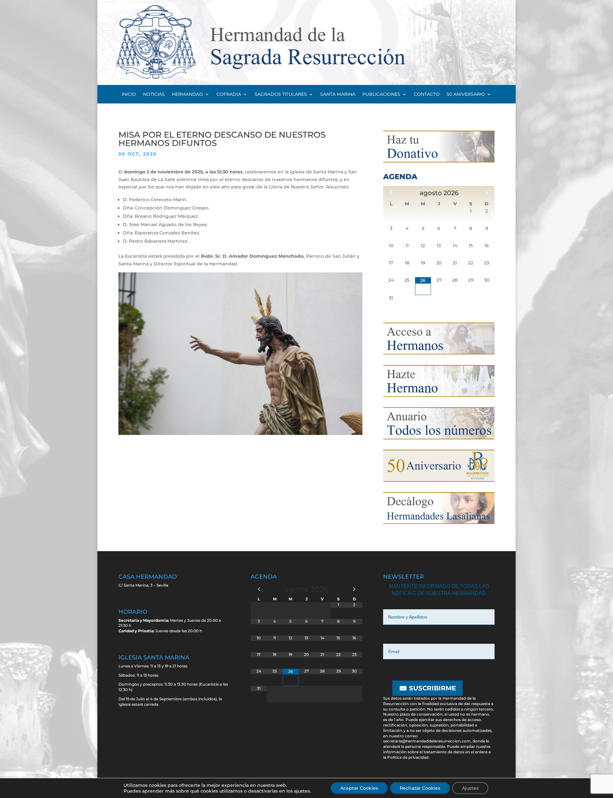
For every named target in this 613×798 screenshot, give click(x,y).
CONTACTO (427, 94)
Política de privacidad (407, 757)
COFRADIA (228, 94)
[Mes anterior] (391, 192)
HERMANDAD (187, 94)
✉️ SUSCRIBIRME (427, 688)
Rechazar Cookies (420, 788)
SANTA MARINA (337, 94)
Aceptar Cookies (359, 788)
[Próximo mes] (487, 192)
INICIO (129, 94)
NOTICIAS (154, 94)
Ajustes (470, 788)
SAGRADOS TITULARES (280, 94)
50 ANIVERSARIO (466, 94)
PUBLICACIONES (381, 94)
